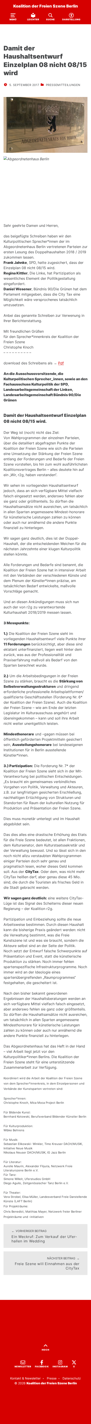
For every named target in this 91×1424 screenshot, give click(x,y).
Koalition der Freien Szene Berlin (45, 6)
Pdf (61, 363)
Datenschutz (72, 1378)
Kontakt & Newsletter (25, 1378)
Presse (52, 1378)
